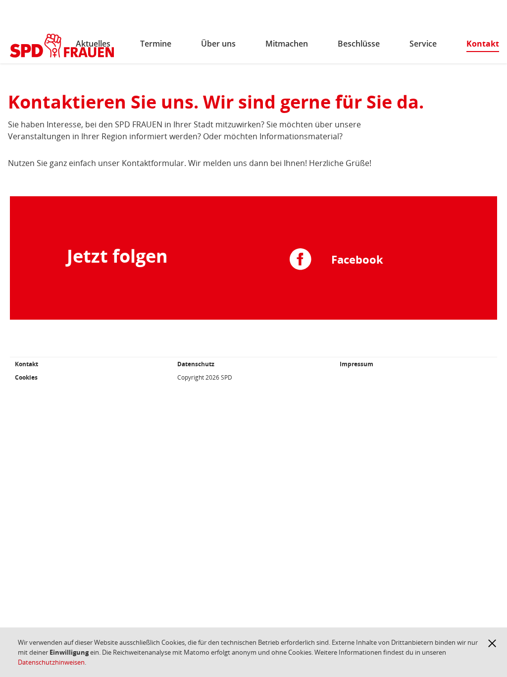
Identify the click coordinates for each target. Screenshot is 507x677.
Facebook (357, 259)
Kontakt (26, 364)
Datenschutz (195, 364)
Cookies (26, 377)
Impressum (356, 364)
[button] (492, 643)
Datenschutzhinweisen (51, 662)
